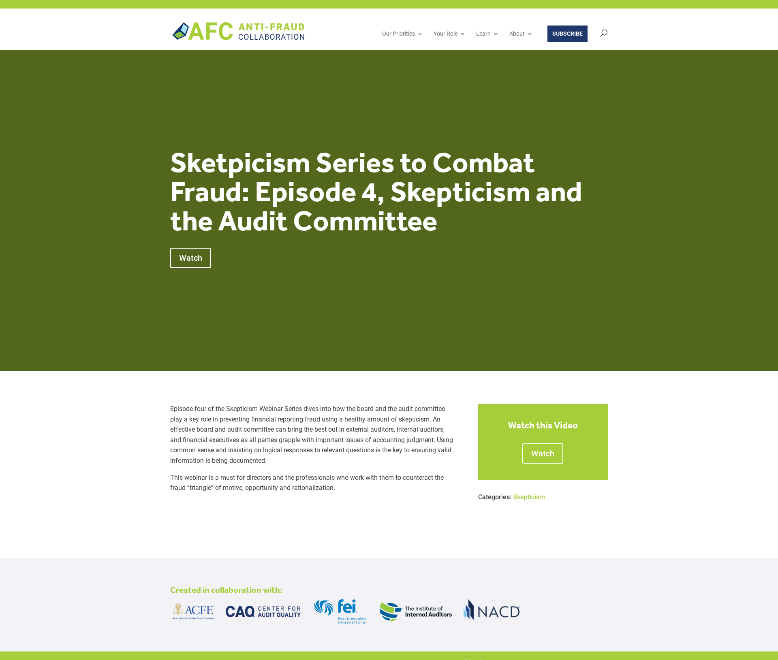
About (517, 34)
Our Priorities (398, 34)
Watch (190, 258)
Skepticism (529, 497)
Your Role (445, 34)
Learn (483, 34)
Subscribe (567, 33)
